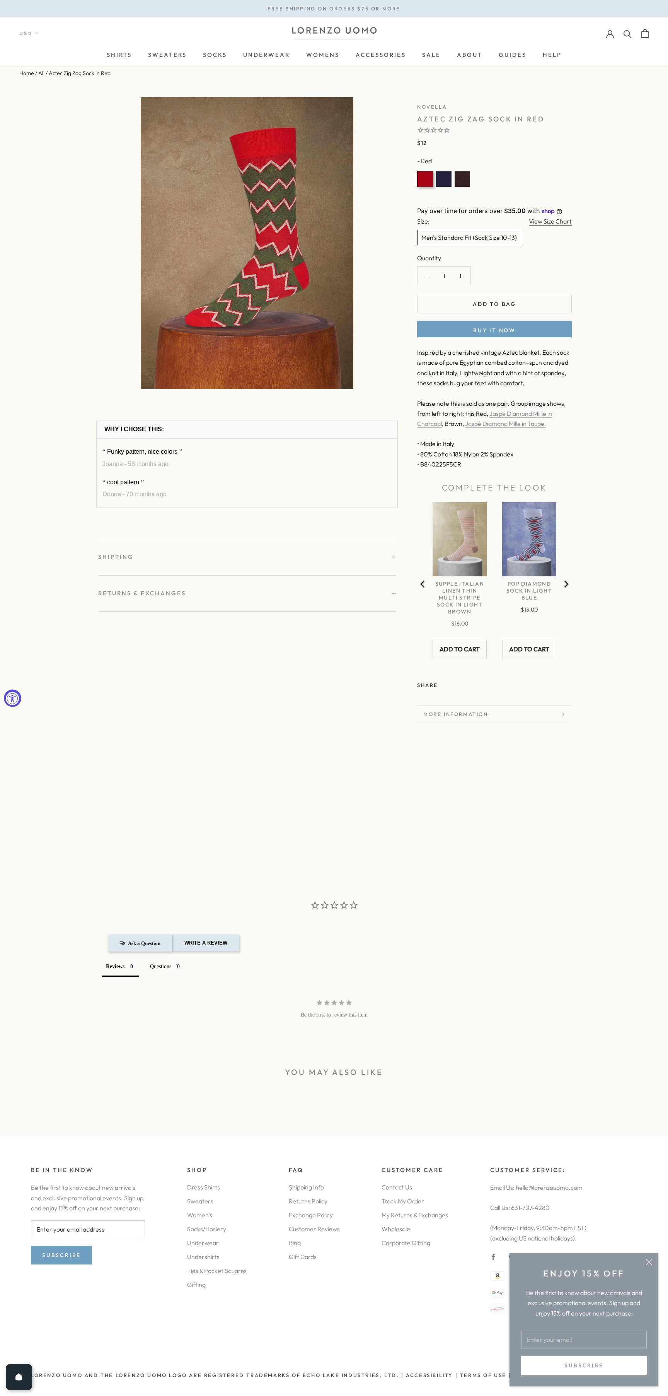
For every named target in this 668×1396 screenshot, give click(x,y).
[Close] (649, 1262)
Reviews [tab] (115, 966)
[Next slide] (566, 584)
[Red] (425, 179)
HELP (552, 54)
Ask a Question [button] (144, 943)
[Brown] (462, 179)
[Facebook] (445, 683)
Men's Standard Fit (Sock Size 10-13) (469, 237)
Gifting (196, 1284)
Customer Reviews (314, 1229)
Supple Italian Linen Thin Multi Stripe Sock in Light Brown (459, 597)
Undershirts (203, 1257)
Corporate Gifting (406, 1243)
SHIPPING (116, 556)
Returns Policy (308, 1201)
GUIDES (513, 54)
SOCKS (215, 54)
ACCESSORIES (381, 54)
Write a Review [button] (205, 943)
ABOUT (469, 54)
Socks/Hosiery (206, 1229)
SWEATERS (167, 54)
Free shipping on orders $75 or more (334, 8)
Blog (295, 1243)
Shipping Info (306, 1187)
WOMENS (322, 54)
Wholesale (396, 1229)
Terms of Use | (484, 1375)
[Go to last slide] (423, 584)
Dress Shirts (203, 1187)
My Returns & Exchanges (415, 1215)
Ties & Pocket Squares (217, 1271)
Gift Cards (303, 1257)
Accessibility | (431, 1375)
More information (455, 714)
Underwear (203, 1243)
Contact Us (397, 1187)
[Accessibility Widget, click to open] (12, 698)
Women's (199, 1215)
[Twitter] (455, 683)
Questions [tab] (160, 966)
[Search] (628, 33)
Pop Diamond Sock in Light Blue (529, 590)
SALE (431, 54)
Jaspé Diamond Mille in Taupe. (505, 423)
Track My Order (403, 1201)
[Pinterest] (465, 683)
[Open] (19, 1377)
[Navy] (444, 179)
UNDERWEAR (266, 54)
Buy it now (494, 329)
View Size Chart (550, 221)
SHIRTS (119, 54)
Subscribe (583, 1365)
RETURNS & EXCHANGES (142, 593)
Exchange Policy (311, 1215)
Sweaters (200, 1201)
